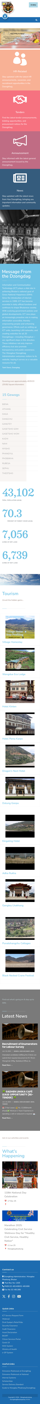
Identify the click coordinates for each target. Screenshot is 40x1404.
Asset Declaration (9, 1332)
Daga (5, 414)
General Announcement (22, 1051)
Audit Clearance (8, 1329)
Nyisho (6, 448)
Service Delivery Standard (12, 1384)
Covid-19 (6, 1342)
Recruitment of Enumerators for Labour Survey (19, 1045)
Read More (12, 1065)
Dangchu (7, 419)
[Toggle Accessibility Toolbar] (5, 16)
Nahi (4, 443)
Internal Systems (9, 1378)
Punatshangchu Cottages (16, 943)
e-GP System (7, 1352)
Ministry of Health (9, 1349)
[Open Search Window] (36, 20)
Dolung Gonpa (10, 803)
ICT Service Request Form (12, 1315)
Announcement (20, 153)
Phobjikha (7, 458)
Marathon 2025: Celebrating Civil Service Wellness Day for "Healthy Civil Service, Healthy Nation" (19, 1233)
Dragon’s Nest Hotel (13, 771)
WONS (28, 1399)
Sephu (5, 468)
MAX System (7, 1346)
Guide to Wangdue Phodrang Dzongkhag (18, 1388)
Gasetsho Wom (10, 433)
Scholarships (7, 1381)
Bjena (5, 404)
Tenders (20, 112)
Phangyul (7, 453)
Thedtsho (7, 473)
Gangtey (7, 424)
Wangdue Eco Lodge (13, 674)
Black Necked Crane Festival (18, 975)
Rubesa (6, 463)
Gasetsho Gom (10, 429)
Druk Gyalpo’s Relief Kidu (12, 1322)
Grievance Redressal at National (15, 1374)
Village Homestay (12, 642)
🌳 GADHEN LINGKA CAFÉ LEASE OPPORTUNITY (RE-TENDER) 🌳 (17, 1094)
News (20, 190)
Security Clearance (10, 1325)
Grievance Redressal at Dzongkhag (16, 1371)
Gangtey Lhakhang (12, 905)
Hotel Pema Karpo (12, 738)
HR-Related (20, 71)
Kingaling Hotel (11, 841)
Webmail (6, 1319)
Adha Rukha (9, 873)
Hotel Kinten (9, 706)
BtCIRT (5, 1336)
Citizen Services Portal (11, 1339)
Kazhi (5, 438)
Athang (6, 409)
